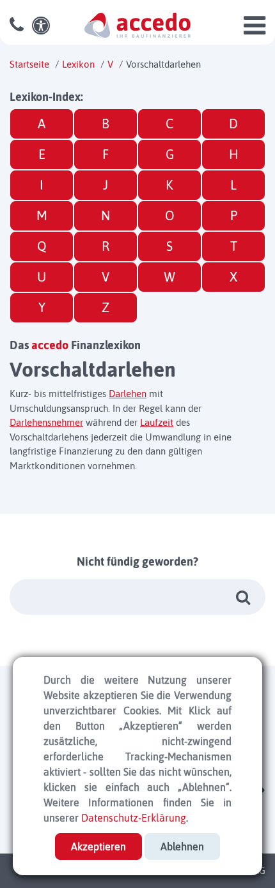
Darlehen (127, 393)
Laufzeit (156, 422)
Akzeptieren (98, 846)
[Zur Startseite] (137, 24)
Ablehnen (182, 846)
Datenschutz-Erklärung (133, 818)
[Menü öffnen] (254, 30)
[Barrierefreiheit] (42, 25)
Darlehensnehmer (46, 422)
